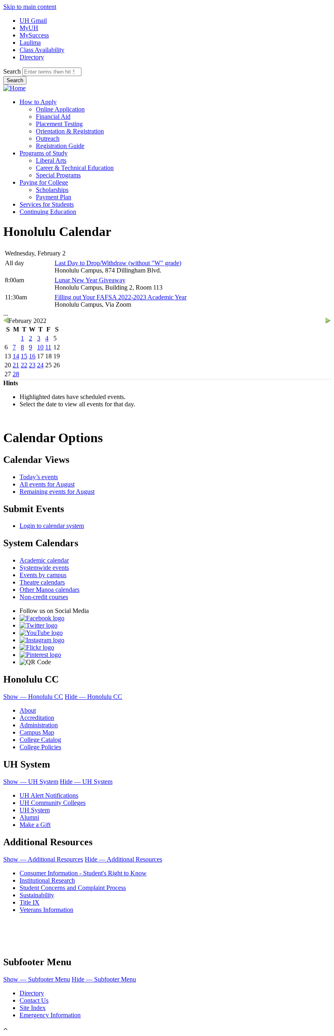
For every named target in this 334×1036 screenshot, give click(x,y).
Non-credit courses (44, 596)
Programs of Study (44, 153)
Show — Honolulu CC (33, 696)
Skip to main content (29, 6)
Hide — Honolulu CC (93, 696)
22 (24, 365)
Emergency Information (50, 1015)
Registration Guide (60, 145)
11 (48, 347)
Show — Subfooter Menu (36, 979)
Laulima (30, 42)
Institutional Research (47, 880)
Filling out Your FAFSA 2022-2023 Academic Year (121, 297)
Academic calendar (44, 560)
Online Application (60, 109)
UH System (35, 810)
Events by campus (43, 574)
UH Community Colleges (53, 802)
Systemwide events (44, 567)
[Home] (14, 88)
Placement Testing (59, 123)
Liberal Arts (51, 160)
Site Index (33, 1007)
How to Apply (38, 101)
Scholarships (52, 189)
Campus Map (37, 732)
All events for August (47, 484)
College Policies (40, 747)
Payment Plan (53, 197)
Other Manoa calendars (49, 589)
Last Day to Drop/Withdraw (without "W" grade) (118, 263)
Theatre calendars (42, 582)
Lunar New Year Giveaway (90, 280)
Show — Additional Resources (43, 859)
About (28, 710)
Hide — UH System (86, 781)
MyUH (29, 27)
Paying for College (44, 182)
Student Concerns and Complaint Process (73, 887)
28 (16, 374)
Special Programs (58, 175)
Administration (39, 725)
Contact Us (34, 1000)
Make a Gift (35, 824)
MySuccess (34, 35)
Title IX (30, 902)
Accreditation (37, 717)
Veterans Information (46, 909)
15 (24, 356)
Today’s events (39, 476)
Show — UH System (30, 781)
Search (12, 71)
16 (32, 356)
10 (40, 347)
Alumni (29, 817)
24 (40, 365)
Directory (32, 57)
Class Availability (42, 49)
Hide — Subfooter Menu (104, 979)
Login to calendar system (52, 525)
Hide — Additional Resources (123, 859)
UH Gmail (33, 20)
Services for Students (47, 204)
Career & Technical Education (75, 167)
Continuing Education (48, 211)
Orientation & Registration (70, 131)
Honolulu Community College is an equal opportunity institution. (76, 923)
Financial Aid (53, 116)
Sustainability (37, 895)
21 (16, 365)
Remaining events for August (57, 491)
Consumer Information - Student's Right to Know (83, 873)
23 (32, 365)
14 (16, 356)
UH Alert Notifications (49, 795)
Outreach (47, 138)
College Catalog (40, 739)
